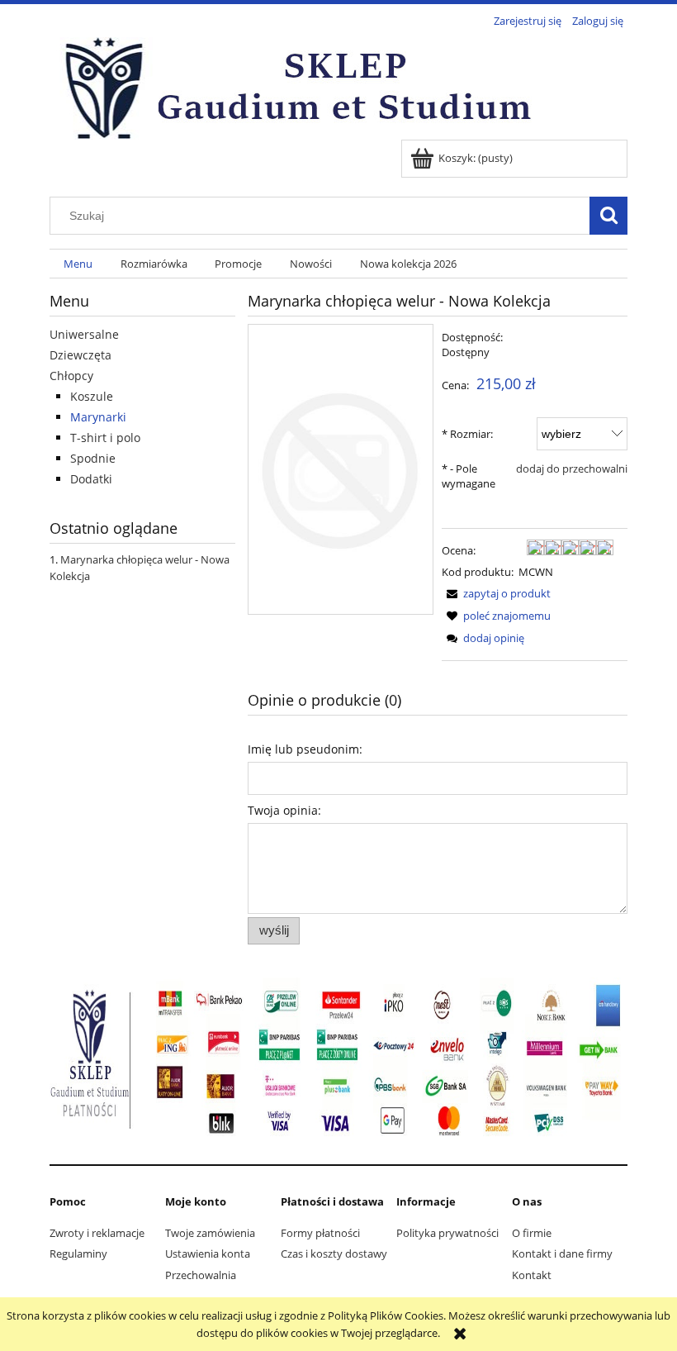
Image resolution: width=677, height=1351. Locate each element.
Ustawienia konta (207, 1253)
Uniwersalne (84, 334)
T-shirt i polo (105, 437)
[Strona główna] (297, 86)
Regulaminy (78, 1253)
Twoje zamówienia (210, 1232)
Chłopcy (71, 375)
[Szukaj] (608, 216)
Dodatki (91, 479)
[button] (496, 593)
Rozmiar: (467, 433)
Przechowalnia (200, 1275)
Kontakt (532, 1275)
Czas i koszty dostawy (334, 1253)
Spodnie (93, 458)
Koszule (91, 396)
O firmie (532, 1232)
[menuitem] (78, 264)
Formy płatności (320, 1232)
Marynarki (98, 417)
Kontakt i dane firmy (562, 1253)
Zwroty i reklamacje (97, 1232)
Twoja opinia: (284, 810)
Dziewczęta (80, 355)
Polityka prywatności (447, 1232)
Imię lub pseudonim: (305, 749)
